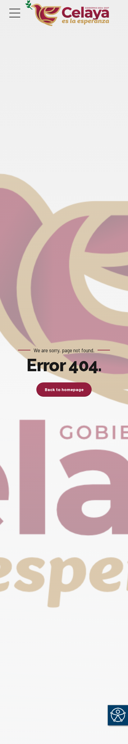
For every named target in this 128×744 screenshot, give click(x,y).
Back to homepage (64, 389)
